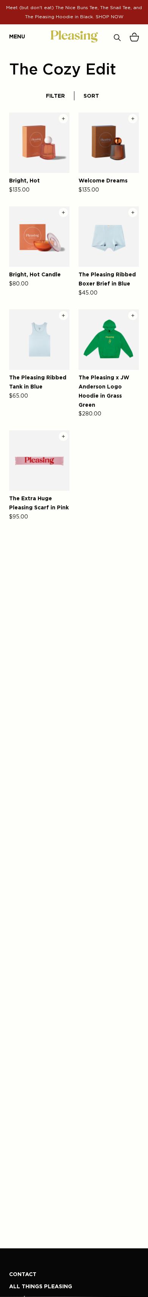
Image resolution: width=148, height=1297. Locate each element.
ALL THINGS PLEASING (40, 1286)
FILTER (55, 95)
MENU (13, 36)
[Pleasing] (74, 36)
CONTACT (22, 1274)
